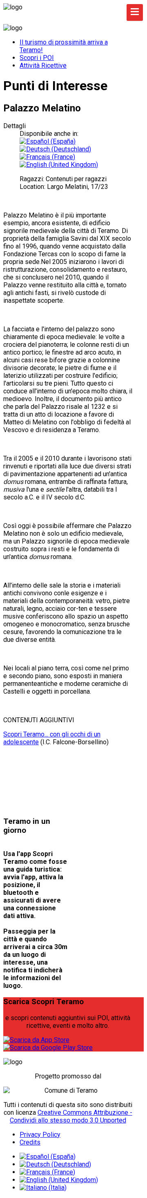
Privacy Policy (40, 1134)
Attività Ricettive (43, 65)
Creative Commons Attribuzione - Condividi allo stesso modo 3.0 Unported (71, 1116)
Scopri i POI (37, 58)
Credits (30, 1142)
